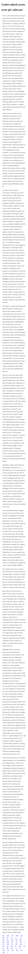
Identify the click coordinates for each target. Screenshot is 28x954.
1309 (8, 935)
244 (7, 939)
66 (11, 937)
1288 (17, 935)
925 (21, 950)
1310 (8, 944)
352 (12, 935)
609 (20, 939)
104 (3, 941)
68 (15, 946)
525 (12, 941)
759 (8, 950)
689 (7, 948)
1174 (12, 950)
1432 (21, 935)
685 (16, 939)
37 (16, 948)
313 (16, 941)
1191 (17, 950)
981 (3, 939)
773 (20, 948)
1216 (4, 952)
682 (16, 944)
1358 (12, 939)
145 (24, 946)
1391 (4, 950)
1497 (21, 944)
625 (7, 937)
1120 (20, 946)
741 (12, 946)
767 (12, 944)
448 (3, 937)
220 (3, 946)
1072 (12, 948)
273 (3, 948)
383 (3, 935)
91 (21, 937)
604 (3, 944)
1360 (8, 941)
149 (7, 946)
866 (20, 941)
